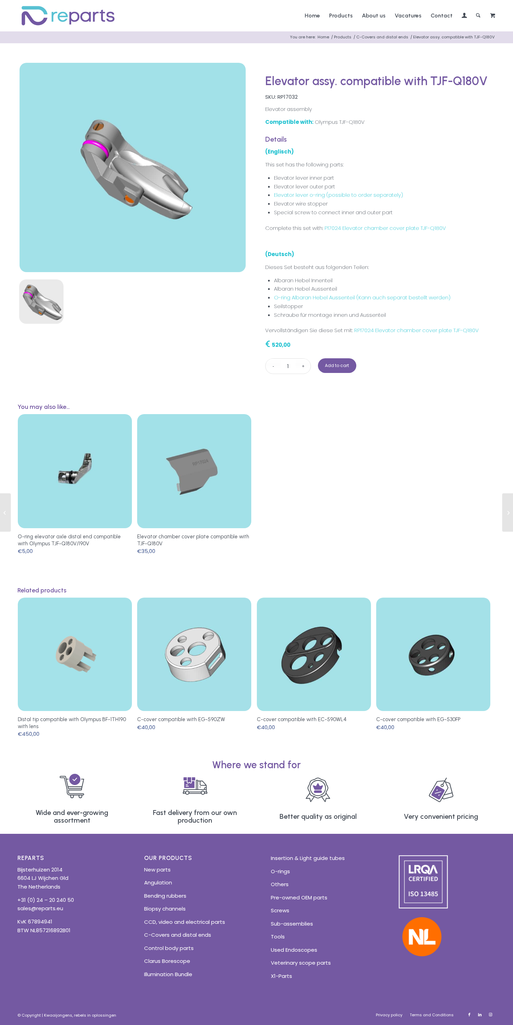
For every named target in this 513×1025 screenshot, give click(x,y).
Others (280, 884)
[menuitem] (312, 15)
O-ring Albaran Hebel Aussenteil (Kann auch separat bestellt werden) (362, 297)
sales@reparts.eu (40, 908)
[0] (492, 16)
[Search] (478, 15)
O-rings (280, 871)
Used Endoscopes (294, 949)
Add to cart (337, 365)
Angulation (158, 882)
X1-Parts (281, 976)
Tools (278, 936)
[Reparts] (68, 15)
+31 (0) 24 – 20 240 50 (45, 900)
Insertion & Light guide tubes (308, 858)
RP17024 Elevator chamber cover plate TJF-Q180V (416, 330)
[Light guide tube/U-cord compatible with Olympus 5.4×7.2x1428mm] (507, 512)
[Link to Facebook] (469, 1014)
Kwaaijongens (58, 1015)
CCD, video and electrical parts (184, 922)
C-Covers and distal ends (177, 934)
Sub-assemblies (292, 923)
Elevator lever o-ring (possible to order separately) (338, 195)
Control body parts (169, 948)
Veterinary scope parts (301, 962)
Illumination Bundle (168, 974)
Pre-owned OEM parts (299, 897)
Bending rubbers (165, 895)
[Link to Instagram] (490, 1014)
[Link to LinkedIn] (480, 1014)
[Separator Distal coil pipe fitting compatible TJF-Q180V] (5, 512)
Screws (280, 910)
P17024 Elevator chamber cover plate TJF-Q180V (385, 228)
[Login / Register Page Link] (464, 16)
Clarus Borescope (167, 961)
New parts (157, 869)
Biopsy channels (165, 908)
